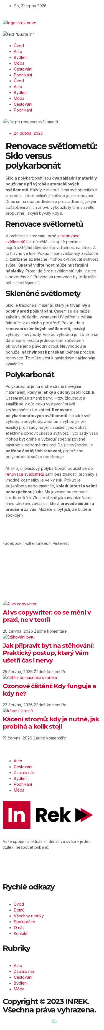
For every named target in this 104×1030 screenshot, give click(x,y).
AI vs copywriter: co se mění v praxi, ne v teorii (47, 616)
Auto (18, 51)
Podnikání (23, 74)
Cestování (23, 69)
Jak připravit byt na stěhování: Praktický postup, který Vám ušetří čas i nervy (48, 653)
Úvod (19, 45)
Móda (19, 63)
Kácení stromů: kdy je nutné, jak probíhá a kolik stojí (51, 722)
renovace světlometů (25, 474)
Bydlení (20, 57)
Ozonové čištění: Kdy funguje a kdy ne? (49, 689)
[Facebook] (12, 867)
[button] (12, 543)
